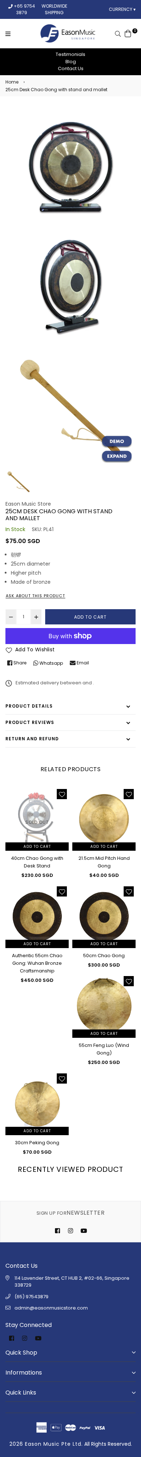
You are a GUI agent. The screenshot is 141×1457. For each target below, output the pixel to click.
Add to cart (37, 846)
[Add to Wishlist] (62, 794)
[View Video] (116, 441)
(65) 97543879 (31, 1296)
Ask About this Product (35, 595)
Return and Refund (32, 739)
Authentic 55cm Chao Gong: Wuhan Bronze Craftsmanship (37, 963)
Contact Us (71, 68)
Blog (70, 61)
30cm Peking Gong (37, 1142)
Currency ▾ (122, 9)
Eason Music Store (28, 503)
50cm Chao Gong (104, 955)
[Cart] (128, 33)
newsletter (70, 1213)
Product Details (29, 706)
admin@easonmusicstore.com (51, 1307)
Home (11, 82)
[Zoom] (116, 456)
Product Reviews (29, 722)
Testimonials (70, 54)
